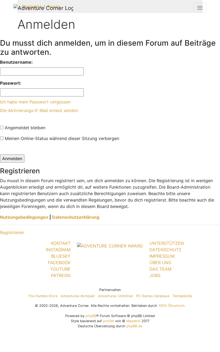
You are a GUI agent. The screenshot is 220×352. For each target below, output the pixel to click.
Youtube (60, 269)
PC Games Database (152, 296)
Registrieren (12, 232)
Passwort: (10, 83)
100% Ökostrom (171, 306)
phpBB (91, 316)
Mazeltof (133, 321)
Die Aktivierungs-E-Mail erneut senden (39, 110)
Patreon (61, 275)
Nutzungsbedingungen (24, 217)
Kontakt (61, 243)
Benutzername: (16, 62)
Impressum (162, 256)
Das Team (160, 269)
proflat (108, 321)
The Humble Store (42, 296)
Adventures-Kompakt (78, 296)
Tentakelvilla (182, 296)
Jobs (154, 275)
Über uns (160, 262)
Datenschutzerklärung (75, 217)
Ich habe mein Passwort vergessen (35, 102)
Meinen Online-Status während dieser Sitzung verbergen (61, 138)
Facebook (59, 262)
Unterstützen (166, 243)
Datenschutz (165, 249)
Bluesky (61, 256)
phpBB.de (134, 326)
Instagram (58, 249)
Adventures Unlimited (115, 296)
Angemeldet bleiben (24, 127)
